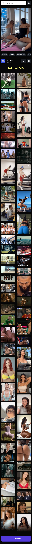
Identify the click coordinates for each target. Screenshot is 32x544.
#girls (12, 54)
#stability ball (21, 54)
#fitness (4, 54)
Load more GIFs (16, 539)
